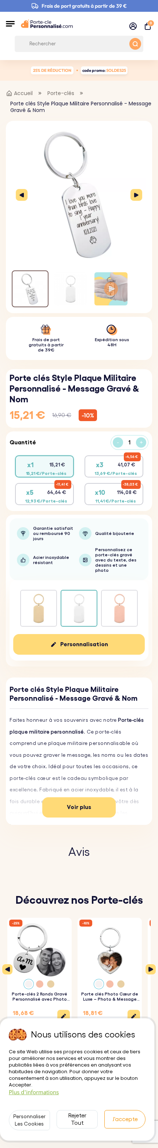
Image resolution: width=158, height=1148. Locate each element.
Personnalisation (84, 644)
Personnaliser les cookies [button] (29, 1120)
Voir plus (79, 807)
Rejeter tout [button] (77, 1119)
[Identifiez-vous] (133, 26)
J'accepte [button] (125, 1119)
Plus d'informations (34, 1092)
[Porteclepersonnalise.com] (47, 23)
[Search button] (135, 44)
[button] (10, 23)
